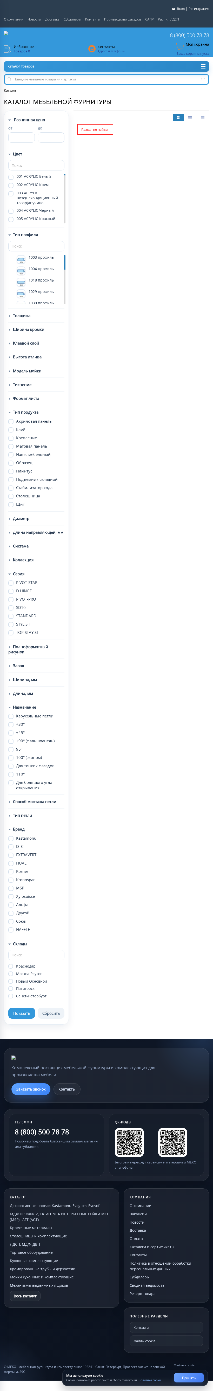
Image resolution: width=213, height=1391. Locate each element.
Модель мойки (27, 370)
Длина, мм (23, 693)
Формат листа (26, 398)
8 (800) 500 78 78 (189, 35)
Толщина (21, 315)
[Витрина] (178, 117)
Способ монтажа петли (34, 801)
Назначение (24, 707)
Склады (20, 943)
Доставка (52, 19)
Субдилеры (72, 19)
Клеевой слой (26, 343)
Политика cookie (150, 1380)
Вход (181, 8)
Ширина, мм (25, 679)
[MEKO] (40, 1058)
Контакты (92, 19)
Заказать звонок (30, 1089)
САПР (149, 19)
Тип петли (22, 815)
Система (21, 546)
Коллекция (23, 559)
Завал (18, 665)
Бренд (19, 829)
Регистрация (199, 8)
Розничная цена (29, 119)
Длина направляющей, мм (38, 532)
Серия (18, 573)
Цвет (17, 153)
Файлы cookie (144, 1341)
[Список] (203, 117)
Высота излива (27, 356)
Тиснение (22, 384)
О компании (13, 19)
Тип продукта (25, 412)
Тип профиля (25, 234)
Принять (189, 1378)
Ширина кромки (28, 329)
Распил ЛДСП (168, 19)
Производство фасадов (122, 19)
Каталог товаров (21, 66)
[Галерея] (191, 117)
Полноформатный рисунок (28, 649)
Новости (34, 19)
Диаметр (21, 518)
